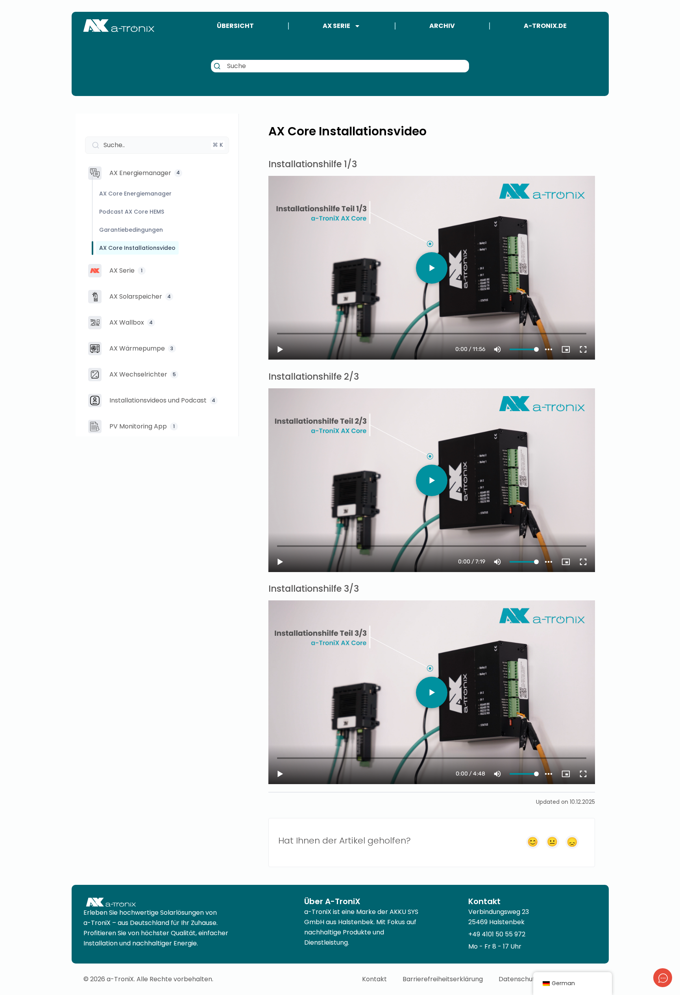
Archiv (442, 25)
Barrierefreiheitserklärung (443, 979)
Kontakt (374, 979)
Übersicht (235, 25)
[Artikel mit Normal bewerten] (552, 842)
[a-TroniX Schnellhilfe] (662, 977)
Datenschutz (518, 979)
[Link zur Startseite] (118, 25)
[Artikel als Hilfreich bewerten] (533, 842)
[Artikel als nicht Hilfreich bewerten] (572, 842)
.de (545, 25)
